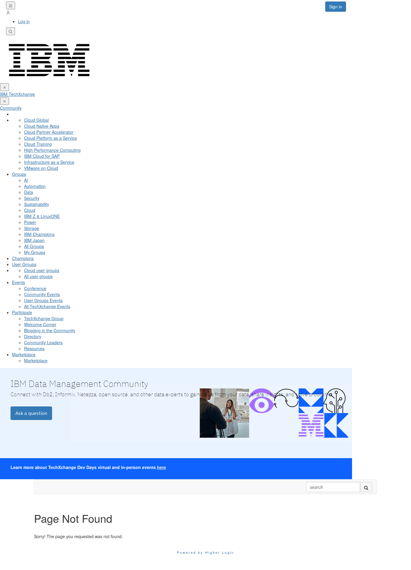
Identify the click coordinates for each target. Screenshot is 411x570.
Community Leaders (43, 342)
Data (28, 192)
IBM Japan (34, 240)
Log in (24, 21)
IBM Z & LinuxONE (42, 216)
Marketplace (24, 354)
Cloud (29, 210)
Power (30, 222)
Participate (22, 312)
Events (18, 282)
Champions (23, 258)
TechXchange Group (43, 318)
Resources (34, 348)
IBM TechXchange (17, 94)
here (161, 467)
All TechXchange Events (47, 306)
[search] (366, 487)
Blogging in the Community (49, 330)
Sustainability (36, 204)
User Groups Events (43, 300)
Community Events (42, 294)
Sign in (335, 7)
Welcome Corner (40, 324)
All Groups (34, 246)
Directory (32, 336)
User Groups (24, 264)
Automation (35, 186)
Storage (31, 228)
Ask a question (31, 413)
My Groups (34, 252)
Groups (19, 174)
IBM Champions (39, 234)
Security (31, 198)
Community (11, 108)
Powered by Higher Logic (205, 552)
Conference (35, 288)
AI (26, 180)
